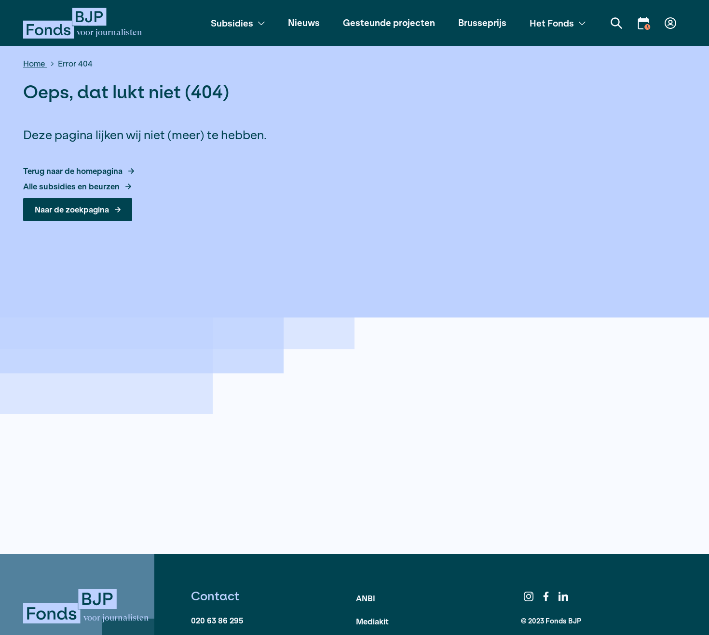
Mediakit (372, 621)
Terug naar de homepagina (73, 171)
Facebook (546, 596)
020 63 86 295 (217, 620)
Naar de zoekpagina (72, 209)
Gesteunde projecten (389, 22)
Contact (215, 596)
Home (35, 63)
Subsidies (232, 23)
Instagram (528, 596)
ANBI (365, 598)
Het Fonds (552, 23)
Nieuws (304, 22)
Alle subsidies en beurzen (71, 186)
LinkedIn (563, 596)
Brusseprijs (482, 22)
